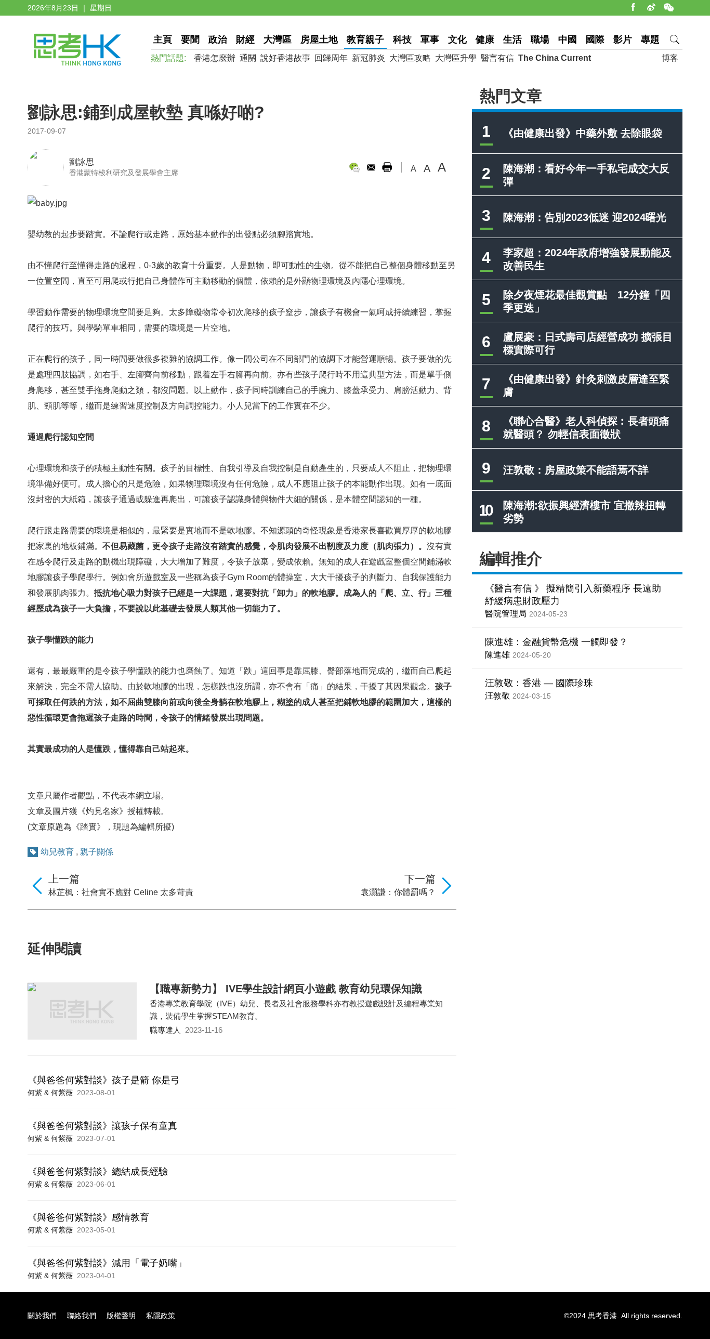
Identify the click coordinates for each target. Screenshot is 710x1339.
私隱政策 (160, 1315)
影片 (622, 39)
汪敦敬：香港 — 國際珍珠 (539, 683)
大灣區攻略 (410, 58)
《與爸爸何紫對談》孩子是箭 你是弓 (104, 1080)
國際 (595, 39)
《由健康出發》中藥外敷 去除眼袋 (582, 133)
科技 (402, 39)
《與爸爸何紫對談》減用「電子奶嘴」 (107, 1263)
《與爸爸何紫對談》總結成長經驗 (98, 1171)
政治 (217, 39)
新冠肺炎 (368, 58)
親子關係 (96, 851)
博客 (670, 58)
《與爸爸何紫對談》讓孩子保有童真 (102, 1126)
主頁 (162, 39)
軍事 (429, 39)
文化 (457, 39)
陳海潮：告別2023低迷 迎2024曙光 (584, 217)
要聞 (190, 39)
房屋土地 (319, 39)
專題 (650, 39)
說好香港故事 (285, 58)
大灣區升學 (456, 58)
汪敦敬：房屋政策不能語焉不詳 (576, 470)
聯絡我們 (81, 1315)
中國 (567, 39)
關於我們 (42, 1315)
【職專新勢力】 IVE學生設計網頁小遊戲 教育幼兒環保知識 (286, 988)
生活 (512, 39)
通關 (248, 58)
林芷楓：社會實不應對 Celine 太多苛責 (120, 892)
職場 (540, 39)
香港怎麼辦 (214, 58)
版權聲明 (121, 1315)
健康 (485, 39)
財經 (245, 39)
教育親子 (365, 39)
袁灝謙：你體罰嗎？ (398, 892)
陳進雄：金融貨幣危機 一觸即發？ (556, 642)
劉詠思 (81, 161)
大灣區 (278, 39)
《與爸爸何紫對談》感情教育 (88, 1217)
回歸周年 (331, 58)
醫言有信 (497, 58)
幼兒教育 (57, 851)
